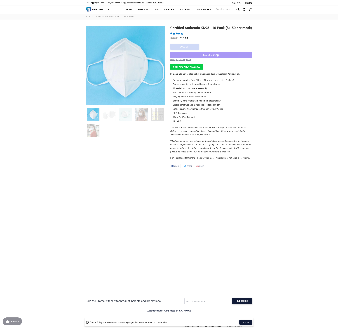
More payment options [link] (180, 59)
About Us (169, 9)
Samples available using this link (139, 3)
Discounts (185, 9)
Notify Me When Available (186, 67)
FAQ (156, 9)
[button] (177, 33)
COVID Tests (158, 3)
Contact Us (236, 3)
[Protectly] (98, 9)
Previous (87, 65)
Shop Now (143, 9)
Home (129, 9)
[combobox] (228, 9)
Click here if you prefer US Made (218, 80)
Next (161, 65)
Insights (248, 3)
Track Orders (203, 9)
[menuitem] (129, 9)
